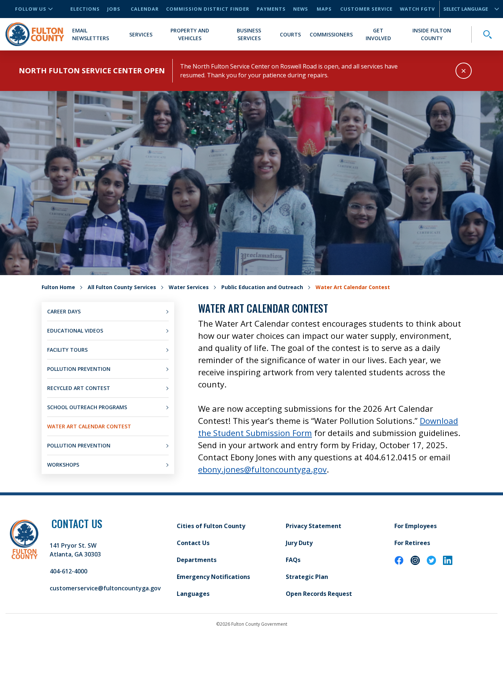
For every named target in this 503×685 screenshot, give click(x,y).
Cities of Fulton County (211, 526)
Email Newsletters (90, 34)
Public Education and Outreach (262, 287)
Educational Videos (75, 330)
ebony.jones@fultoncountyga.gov (262, 469)
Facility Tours (67, 349)
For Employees (415, 526)
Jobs (113, 9)
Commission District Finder (207, 9)
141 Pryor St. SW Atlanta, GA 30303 (75, 549)
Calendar (145, 9)
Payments (271, 9)
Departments (197, 560)
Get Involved (378, 34)
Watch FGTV (417, 9)
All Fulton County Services (122, 287)
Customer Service (366, 9)
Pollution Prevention (78, 368)
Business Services (249, 34)
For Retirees (412, 543)
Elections (85, 9)
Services (140, 34)
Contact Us (193, 543)
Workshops (63, 464)
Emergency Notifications (213, 577)
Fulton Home (58, 287)
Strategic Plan (307, 577)
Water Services (189, 287)
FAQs (293, 560)
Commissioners (331, 34)
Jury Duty (299, 543)
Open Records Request (319, 594)
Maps (324, 9)
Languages (193, 594)
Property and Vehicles (189, 34)
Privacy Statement (313, 526)
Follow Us (30, 9)
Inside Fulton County (431, 34)
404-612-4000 (68, 571)
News (300, 9)
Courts (290, 34)
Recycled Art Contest (78, 387)
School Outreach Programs (87, 407)
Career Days (64, 311)
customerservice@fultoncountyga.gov (105, 588)
